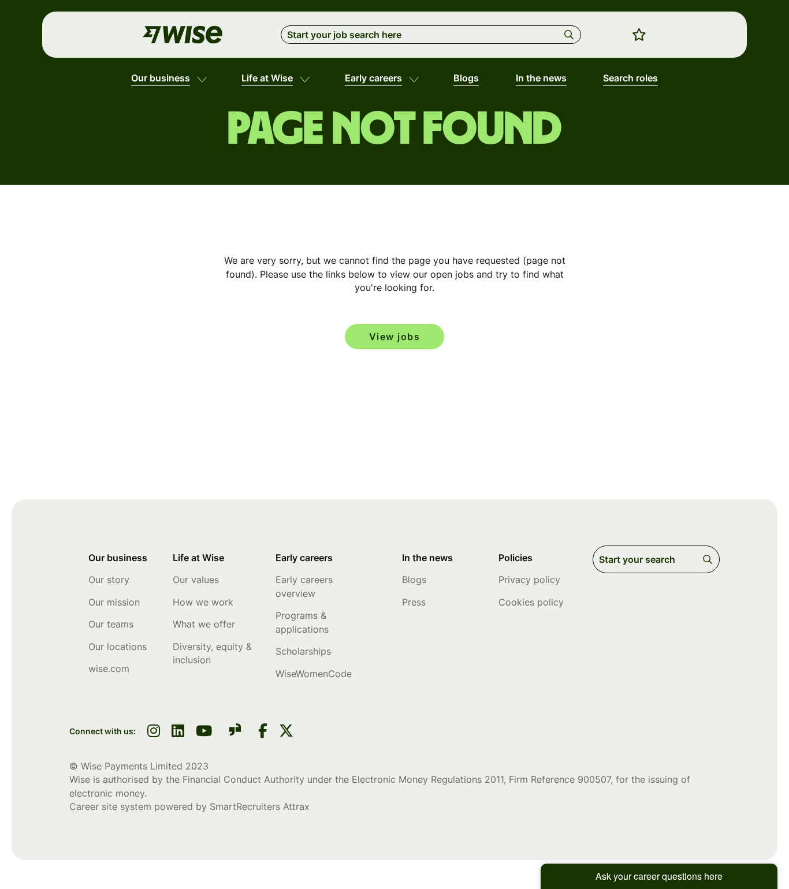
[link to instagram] (153, 732)
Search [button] (571, 34)
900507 (594, 779)
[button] (202, 78)
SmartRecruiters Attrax (260, 806)
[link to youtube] (204, 732)
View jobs (394, 336)
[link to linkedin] (178, 732)
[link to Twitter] (286, 732)
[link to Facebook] (262, 732)
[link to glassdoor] (235, 731)
